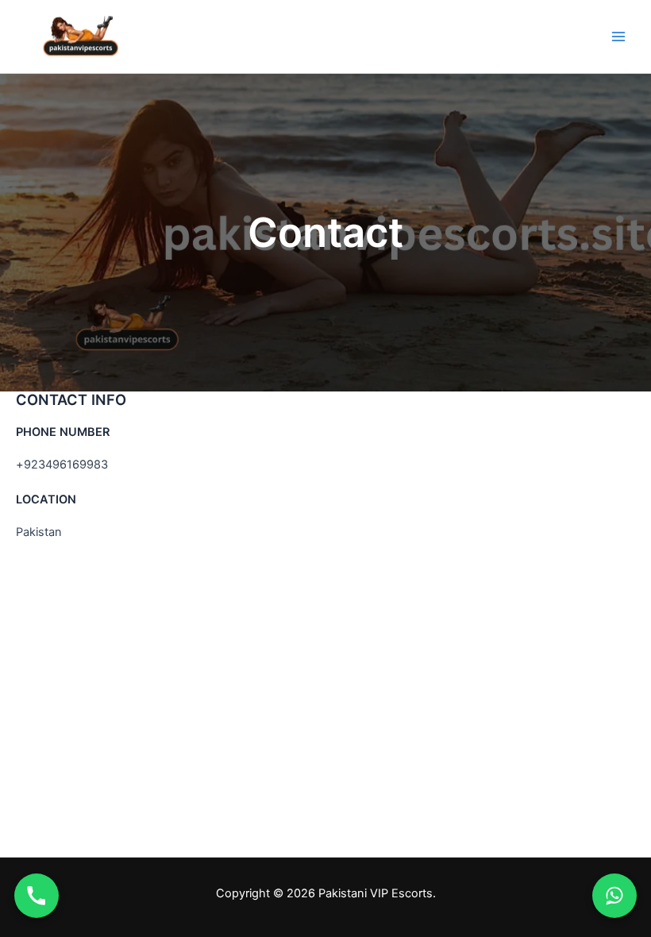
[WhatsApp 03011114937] (614, 895)
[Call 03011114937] (36, 895)
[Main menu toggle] (618, 36)
